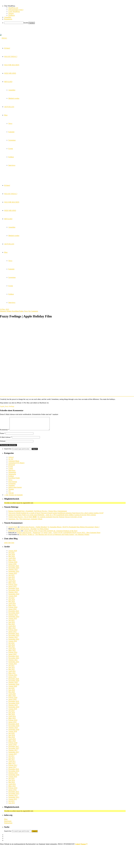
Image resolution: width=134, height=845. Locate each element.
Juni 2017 (11, 758)
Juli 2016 (11, 778)
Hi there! (7, 185)
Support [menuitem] (11, 13)
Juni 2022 (11, 645)
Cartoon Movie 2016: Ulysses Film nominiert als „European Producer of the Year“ (50, 531)
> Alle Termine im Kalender (13, 495)
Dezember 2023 (13, 611)
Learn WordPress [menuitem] (14, 11)
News (10, 261)
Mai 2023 (11, 624)
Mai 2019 (11, 714)
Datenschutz (8, 823)
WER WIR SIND (10, 210)
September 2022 (13, 639)
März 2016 (12, 786)
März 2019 (12, 718)
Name (2, 433)
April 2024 (12, 603)
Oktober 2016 (13, 773)
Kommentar (4, 430)
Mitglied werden (13, 235)
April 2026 (12, 558)
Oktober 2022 (13, 637)
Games (10, 468)
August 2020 (12, 686)
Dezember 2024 (13, 588)
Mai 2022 (11, 647)
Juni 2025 (11, 577)
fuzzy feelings (9, 406)
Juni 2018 (11, 735)
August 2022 (12, 641)
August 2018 (12, 731)
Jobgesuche (12, 474)
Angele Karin (12, 527)
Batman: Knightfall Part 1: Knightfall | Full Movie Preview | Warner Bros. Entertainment (37, 511)
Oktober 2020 (13, 682)
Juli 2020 (11, 688)
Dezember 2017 (13, 746)
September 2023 (13, 616)
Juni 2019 (11, 712)
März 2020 (12, 695)
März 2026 (12, 560)
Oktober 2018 (13, 727)
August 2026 (12, 551)
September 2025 (13, 571)
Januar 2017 (12, 767)
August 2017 (12, 754)
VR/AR (11, 493)
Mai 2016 (11, 782)
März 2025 (12, 583)
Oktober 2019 (13, 705)
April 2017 (12, 761)
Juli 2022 (11, 643)
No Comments (33, 311)
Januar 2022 (12, 654)
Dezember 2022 (13, 633)
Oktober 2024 (13, 592)
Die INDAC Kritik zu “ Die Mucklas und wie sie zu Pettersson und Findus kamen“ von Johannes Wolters (54, 534)
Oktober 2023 (13, 615)
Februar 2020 (12, 697)
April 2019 (12, 716)
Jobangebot (12, 472)
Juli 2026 (11, 552)
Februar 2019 (12, 720)
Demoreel (11, 465)
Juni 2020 (11, 690)
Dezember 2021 (13, 656)
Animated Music (13, 461)
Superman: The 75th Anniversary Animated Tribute (25, 519)
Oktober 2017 (13, 750)
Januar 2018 (12, 744)
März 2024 (12, 605)
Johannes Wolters (6, 311)
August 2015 (12, 799)
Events (10, 286)
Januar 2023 (12, 631)
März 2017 (12, 763)
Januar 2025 (12, 586)
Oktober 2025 (13, 569)
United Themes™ (81, 844)
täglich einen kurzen (15, 487)
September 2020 (13, 684)
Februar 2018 (12, 743)
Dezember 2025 (13, 566)
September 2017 (13, 752)
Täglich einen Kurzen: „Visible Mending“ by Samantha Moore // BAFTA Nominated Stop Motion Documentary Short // (59, 527)
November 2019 (13, 703)
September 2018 (13, 729)
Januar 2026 (12, 564)
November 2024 (13, 590)
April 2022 (12, 648)
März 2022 (12, 650)
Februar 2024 (12, 607)
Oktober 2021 (13, 660)
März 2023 (12, 628)
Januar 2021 (12, 677)
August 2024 (12, 596)
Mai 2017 (11, 759)
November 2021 (13, 658)
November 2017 (13, 748)
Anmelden (11, 227)
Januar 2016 (12, 790)
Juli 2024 (11, 598)
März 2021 (12, 673)
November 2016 (13, 771)
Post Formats (12, 482)
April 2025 (12, 581)
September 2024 (13, 594)
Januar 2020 (12, 699)
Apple (2, 406)
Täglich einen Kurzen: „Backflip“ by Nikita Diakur (32, 529)
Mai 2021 (11, 669)
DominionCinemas (14, 531)
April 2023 (12, 626)
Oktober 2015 (13, 795)
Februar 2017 (12, 765)
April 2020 (12, 694)
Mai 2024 (11, 601)
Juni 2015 (11, 803)
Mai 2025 (11, 579)
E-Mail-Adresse (6, 437)
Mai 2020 (11, 692)
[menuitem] (69, 6)
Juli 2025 (11, 575)
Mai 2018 (11, 737)
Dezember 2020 (13, 679)
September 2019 (13, 707)
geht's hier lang (9, 542)
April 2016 (12, 784)
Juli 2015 (11, 801)
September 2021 (13, 662)
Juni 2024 (11, 599)
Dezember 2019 (13, 701)
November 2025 (13, 567)
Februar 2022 (12, 652)
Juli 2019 (11, 711)
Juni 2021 (11, 667)
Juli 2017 (11, 756)
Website (2, 441)
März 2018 (12, 741)
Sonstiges (11, 485)
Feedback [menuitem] (11, 15)
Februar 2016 (12, 788)
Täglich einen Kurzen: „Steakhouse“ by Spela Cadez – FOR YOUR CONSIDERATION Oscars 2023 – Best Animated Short (58, 532)
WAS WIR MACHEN (11, 202)
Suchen (26, 23)
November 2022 (13, 635)
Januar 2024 (12, 609)
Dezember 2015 (13, 792)
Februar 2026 (12, 562)
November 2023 (13, 613)
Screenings (12, 277)
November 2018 (13, 726)
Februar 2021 (12, 675)
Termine (11, 489)
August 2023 (12, 618)
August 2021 (12, 663)
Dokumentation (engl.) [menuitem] (15, 10)
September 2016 (13, 775)
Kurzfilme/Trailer (17, 311)
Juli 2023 (11, 620)
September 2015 (13, 797)
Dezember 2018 (13, 724)
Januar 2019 (12, 722)
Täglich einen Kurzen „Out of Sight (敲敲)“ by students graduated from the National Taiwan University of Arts (45, 517)
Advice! (11, 457)
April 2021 (12, 671)
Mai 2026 (11, 556)
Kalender (11, 269)
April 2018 (12, 739)
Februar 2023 (12, 630)
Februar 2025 (12, 584)
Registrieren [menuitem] (8, 19)
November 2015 (13, 793)
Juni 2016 (11, 780)
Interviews (11, 302)
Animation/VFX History (16, 463)
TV (9, 491)
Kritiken (11, 294)
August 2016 (12, 776)
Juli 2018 (11, 733)
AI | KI (10, 459)
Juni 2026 (11, 554)
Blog (5, 252)
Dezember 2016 (13, 769)
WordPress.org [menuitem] (13, 8)
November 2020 (13, 680)
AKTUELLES (9, 244)
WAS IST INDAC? (10, 194)
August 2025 (12, 573)
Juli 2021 (11, 665)
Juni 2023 (11, 622)
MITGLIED (8, 219)
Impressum (7, 821)
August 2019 (12, 709)
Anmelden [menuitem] (7, 17)
